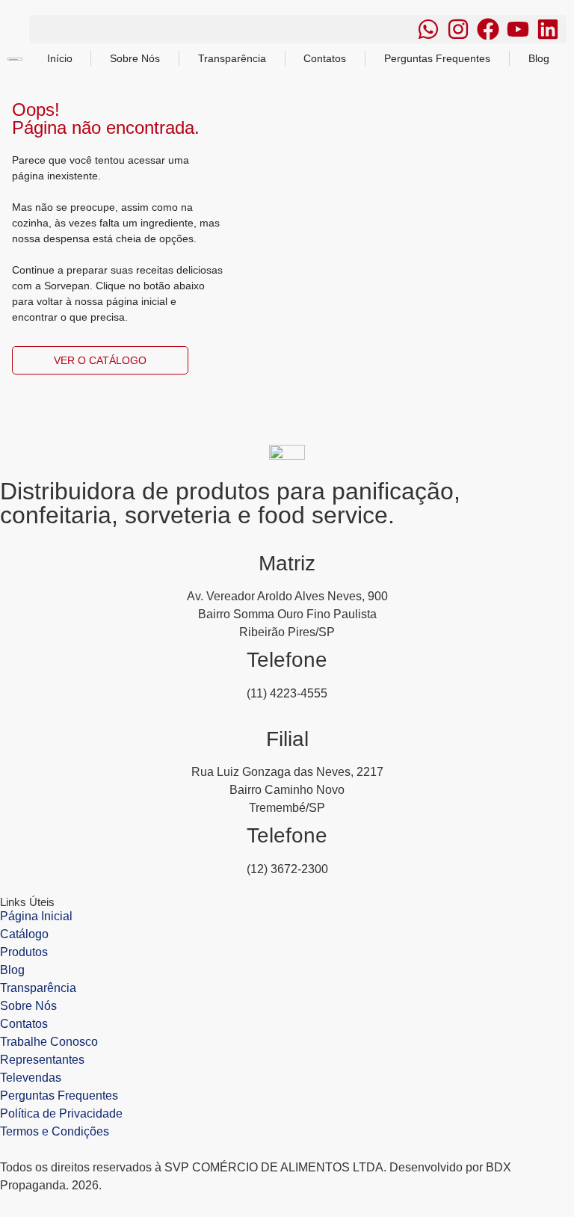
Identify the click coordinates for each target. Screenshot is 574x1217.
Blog (538, 58)
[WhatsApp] (428, 29)
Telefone (287, 659)
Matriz (287, 563)
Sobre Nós (135, 58)
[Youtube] (518, 29)
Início (59, 58)
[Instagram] (458, 29)
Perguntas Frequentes (437, 58)
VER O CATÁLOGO (100, 360)
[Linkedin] (548, 29)
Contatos (324, 58)
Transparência (232, 58)
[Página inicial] (287, 452)
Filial (287, 739)
